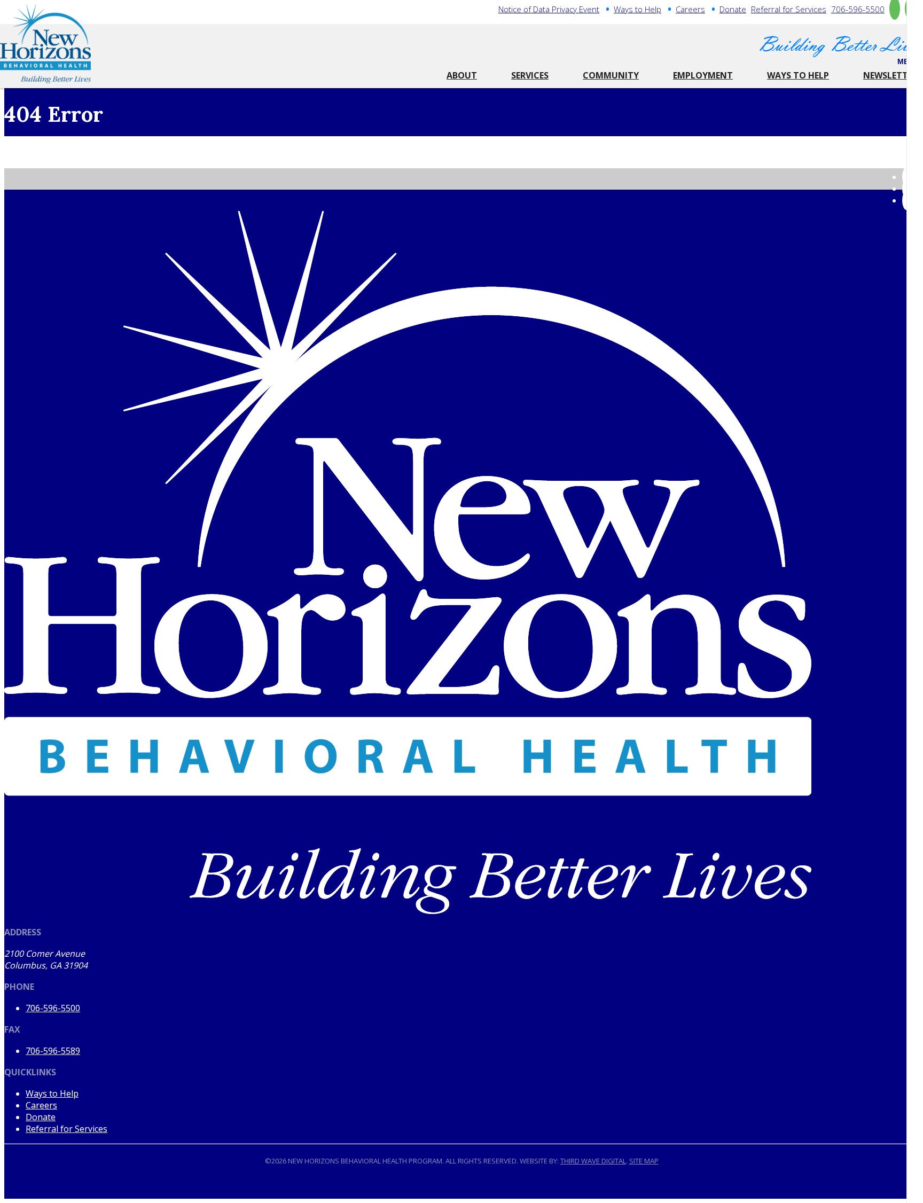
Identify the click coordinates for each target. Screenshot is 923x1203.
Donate (732, 9)
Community (611, 75)
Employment (703, 75)
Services (530, 75)
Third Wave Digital (593, 1161)
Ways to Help (637, 9)
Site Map (644, 1161)
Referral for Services (788, 9)
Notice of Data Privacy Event (548, 9)
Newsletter (890, 75)
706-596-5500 (858, 9)
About (462, 75)
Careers (690, 9)
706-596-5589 (53, 1051)
